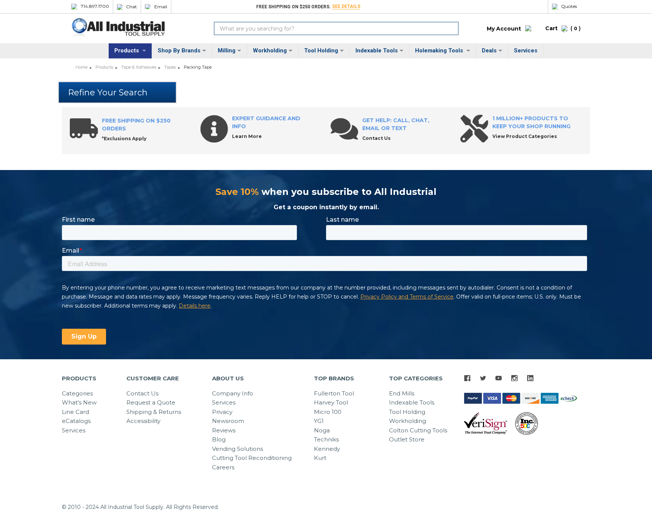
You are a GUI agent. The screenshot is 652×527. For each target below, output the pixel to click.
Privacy (222, 411)
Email (160, 6)
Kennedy (327, 448)
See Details (346, 6)
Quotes (569, 6)
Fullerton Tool (334, 393)
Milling (226, 50)
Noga (322, 430)
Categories (77, 393)
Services (525, 50)
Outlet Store (406, 439)
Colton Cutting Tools (418, 430)
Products (127, 50)
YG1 (319, 420)
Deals (489, 50)
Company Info (232, 393)
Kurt (320, 457)
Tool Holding (321, 50)
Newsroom (228, 420)
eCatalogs (76, 420)
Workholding (270, 50)
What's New (79, 402)
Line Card (75, 411)
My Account (504, 28)
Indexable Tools (376, 50)
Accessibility (143, 420)
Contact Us (142, 393)
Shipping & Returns (153, 411)
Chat (131, 6)
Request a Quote (150, 402)
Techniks (326, 439)
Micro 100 (327, 411)
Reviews (223, 430)
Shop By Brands (179, 50)
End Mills (401, 393)
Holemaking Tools (439, 50)
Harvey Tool (331, 402)
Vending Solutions (237, 448)
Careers (223, 467)
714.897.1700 (95, 6)
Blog (219, 439)
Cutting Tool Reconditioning (252, 457)
